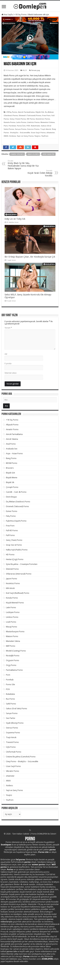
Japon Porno (11, 578)
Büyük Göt (10, 473)
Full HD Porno (12, 530)
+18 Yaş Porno (20, 14)
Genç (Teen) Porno (18, 119)
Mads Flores (33, 154)
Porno (30, 839)
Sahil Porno (11, 704)
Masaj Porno (11, 627)
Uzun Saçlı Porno (38, 133)
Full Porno (10, 535)
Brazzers (10, 468)
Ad (6, 354)
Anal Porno (11, 444)
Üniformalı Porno (13, 752)
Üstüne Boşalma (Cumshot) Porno (21, 756)
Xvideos (12, 136)
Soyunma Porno (13, 732)
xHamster (50, 133)
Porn (6, 126)
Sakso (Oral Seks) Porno (16, 708)
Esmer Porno (11, 511)
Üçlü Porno (11, 747)
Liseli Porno (11, 622)
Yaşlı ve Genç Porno (25, 136)
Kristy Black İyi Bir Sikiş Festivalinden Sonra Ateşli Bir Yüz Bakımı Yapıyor (23, 165)
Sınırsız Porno (33, 129)
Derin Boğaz (11, 497)
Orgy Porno (11, 665)
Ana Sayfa (8, 14)
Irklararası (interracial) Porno (18, 574)
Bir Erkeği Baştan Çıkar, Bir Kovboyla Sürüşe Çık (30, 256)
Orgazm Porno (12, 660)
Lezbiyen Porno (13, 612)
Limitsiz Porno (33, 122)
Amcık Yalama (12, 439)
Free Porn (46, 116)
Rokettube (35, 126)
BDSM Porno (11, 463)
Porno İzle (21, 126)
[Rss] (30, 830)
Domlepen (6, 844)
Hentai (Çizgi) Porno (14, 559)
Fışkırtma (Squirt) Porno (16, 521)
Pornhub (12, 126)
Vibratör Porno (12, 771)
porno (53, 849)
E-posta (8, 363)
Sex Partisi (10, 718)
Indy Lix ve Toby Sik (15, 218)
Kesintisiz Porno (43, 119)
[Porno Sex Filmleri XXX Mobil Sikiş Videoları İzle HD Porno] (30, 5)
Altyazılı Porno (12, 424)
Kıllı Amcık (10, 588)
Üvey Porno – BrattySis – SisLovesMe (22, 761)
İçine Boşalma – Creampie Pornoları (21, 564)
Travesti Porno (12, 742)
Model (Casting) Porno (16, 651)
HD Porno (31, 119)
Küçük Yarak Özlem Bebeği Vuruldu (40, 173)
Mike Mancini (48, 154)
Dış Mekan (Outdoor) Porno (18, 501)
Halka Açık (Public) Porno (17, 550)
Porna (26, 956)
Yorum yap (35, 70)
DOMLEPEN (47, 959)
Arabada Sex (11, 448)
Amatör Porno (12, 429)
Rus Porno (10, 699)
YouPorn (44, 136)
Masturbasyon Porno (15, 631)
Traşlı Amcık (45, 129)
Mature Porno (12, 636)
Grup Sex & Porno (14, 545)
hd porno (20, 859)
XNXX (6, 136)
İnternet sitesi (10, 373)
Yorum (8, 328)
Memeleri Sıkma (47, 122)
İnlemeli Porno (12, 569)
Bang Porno (11, 458)
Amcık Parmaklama (26, 112)
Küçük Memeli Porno (15, 602)
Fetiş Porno (11, 516)
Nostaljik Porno (12, 655)
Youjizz (37, 136)
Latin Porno (21, 122)
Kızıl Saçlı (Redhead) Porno (17, 593)
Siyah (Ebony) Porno (15, 723)
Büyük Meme (11, 477)
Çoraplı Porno (12, 487)
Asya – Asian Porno (14, 453)
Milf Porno (10, 646)
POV (28, 126)
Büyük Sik (40, 112)
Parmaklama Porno (14, 670)
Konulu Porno (9, 122)
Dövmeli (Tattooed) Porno (30, 116)
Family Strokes (17, 154)
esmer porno (38, 864)
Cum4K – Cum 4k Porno (16, 492)
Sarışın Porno (20, 129)
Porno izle (43, 852)
